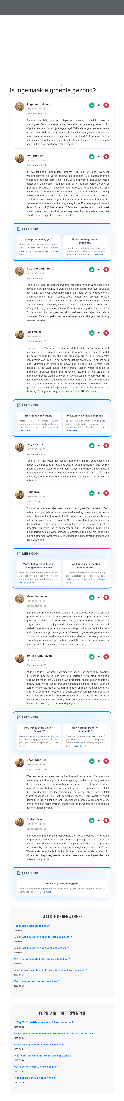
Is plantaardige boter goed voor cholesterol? (41, 948)
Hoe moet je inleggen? (38, 415)
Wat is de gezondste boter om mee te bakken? (42, 959)
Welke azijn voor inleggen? (62, 883)
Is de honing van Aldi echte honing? (35, 1077)
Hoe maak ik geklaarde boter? (32, 925)
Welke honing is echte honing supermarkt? (40, 1044)
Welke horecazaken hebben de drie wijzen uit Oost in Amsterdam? (54, 1033)
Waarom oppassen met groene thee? (36, 981)
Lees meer (98, 254)
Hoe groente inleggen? (39, 239)
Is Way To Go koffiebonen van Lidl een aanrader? (43, 1022)
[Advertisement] (62, 42)
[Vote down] (106, 105)
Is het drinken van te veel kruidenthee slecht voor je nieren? (51, 970)
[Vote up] (92, 105)
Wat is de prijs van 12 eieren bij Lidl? (36, 1066)
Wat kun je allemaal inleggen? (85, 415)
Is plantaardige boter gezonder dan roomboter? (43, 937)
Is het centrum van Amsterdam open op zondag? (43, 1055)
